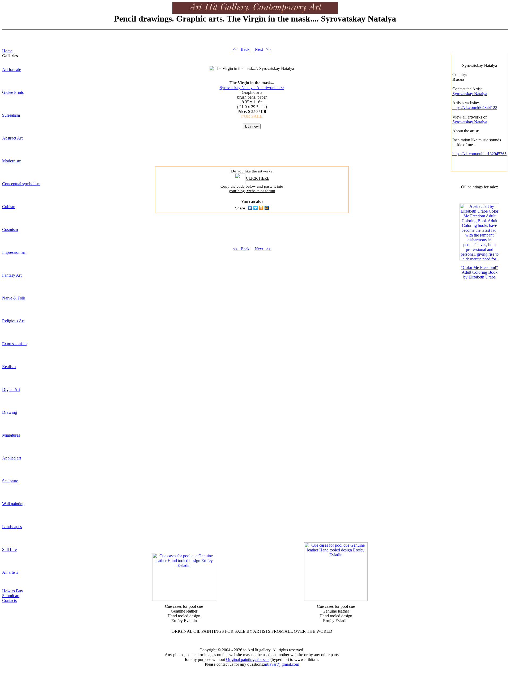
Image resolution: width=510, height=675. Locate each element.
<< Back (241, 49)
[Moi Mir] (267, 207)
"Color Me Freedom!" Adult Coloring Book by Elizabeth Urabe (479, 272)
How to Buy (12, 591)
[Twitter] (255, 207)
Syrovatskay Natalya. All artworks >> (252, 87)
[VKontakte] (250, 207)
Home (7, 51)
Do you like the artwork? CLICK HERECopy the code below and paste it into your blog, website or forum (251, 181)
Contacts (9, 600)
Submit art (10, 595)
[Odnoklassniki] (261, 207)
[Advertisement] (252, 159)
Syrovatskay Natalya (469, 93)
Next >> (262, 49)
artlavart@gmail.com (281, 664)
